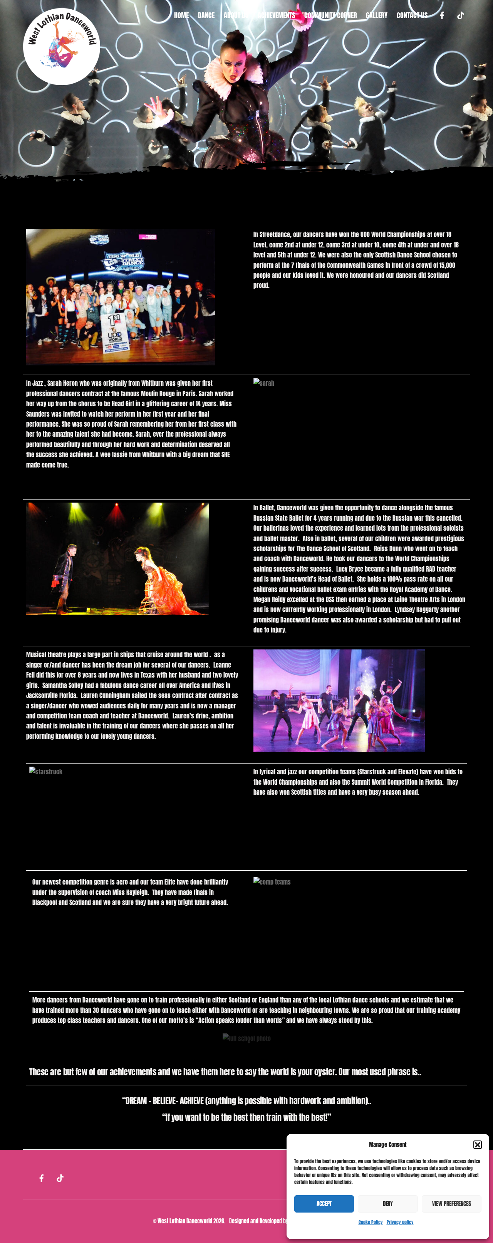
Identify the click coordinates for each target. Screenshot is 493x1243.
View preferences (451, 1203)
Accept (324, 1203)
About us (236, 15)
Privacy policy (400, 1222)
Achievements (276, 15)
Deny (388, 1203)
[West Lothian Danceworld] (61, 80)
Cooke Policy (371, 1222)
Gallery (376, 15)
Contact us (412, 15)
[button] (477, 1145)
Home (181, 15)
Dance (206, 15)
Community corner (330, 15)
